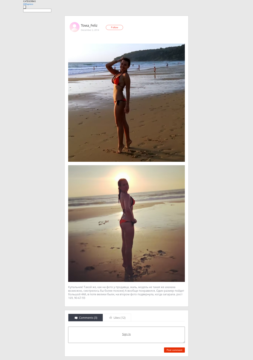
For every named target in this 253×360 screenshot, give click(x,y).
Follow (114, 27)
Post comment (174, 350)
